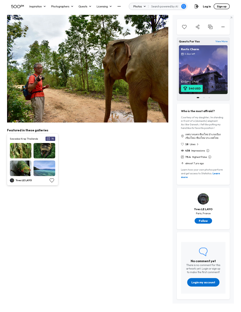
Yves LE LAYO (203, 209)
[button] (183, 6)
